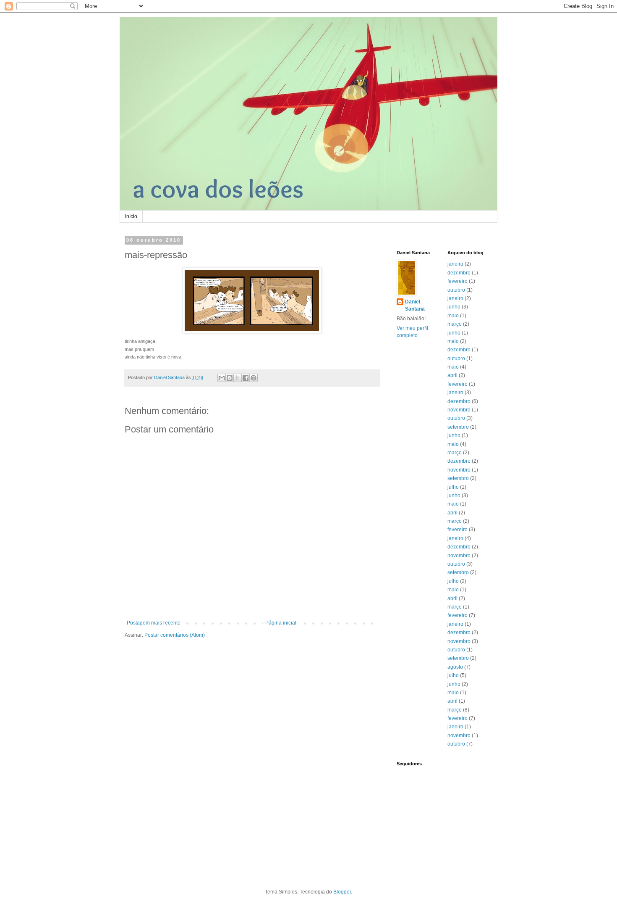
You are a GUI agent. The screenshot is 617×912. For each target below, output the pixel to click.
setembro (458, 427)
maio (453, 316)
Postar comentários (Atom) (174, 635)
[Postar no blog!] (229, 378)
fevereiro (457, 281)
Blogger (342, 892)
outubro (456, 290)
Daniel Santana (415, 305)
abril (452, 375)
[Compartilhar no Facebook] (245, 378)
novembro (459, 410)
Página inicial (280, 623)
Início (131, 216)
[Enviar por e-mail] (221, 378)
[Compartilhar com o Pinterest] (253, 378)
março (454, 324)
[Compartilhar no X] (237, 378)
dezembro (459, 273)
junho (453, 307)
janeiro (455, 264)
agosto (455, 667)
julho (453, 487)
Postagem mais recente (153, 623)
